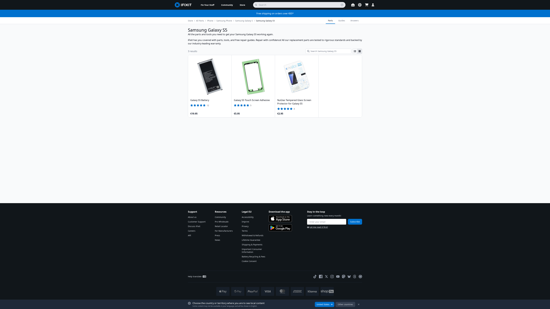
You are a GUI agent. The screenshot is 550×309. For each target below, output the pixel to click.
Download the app (279, 211)
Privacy (245, 226)
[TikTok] (315, 276)
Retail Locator (221, 226)
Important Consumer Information (252, 250)
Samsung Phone (224, 20)
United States (323, 304)
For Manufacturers (224, 230)
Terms (245, 230)
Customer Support (197, 221)
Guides (341, 20)
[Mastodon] (343, 276)
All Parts (200, 20)
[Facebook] (320, 276)
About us (192, 217)
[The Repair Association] (360, 276)
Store (190, 20)
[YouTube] (338, 276)
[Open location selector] (360, 5)
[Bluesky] (349, 276)
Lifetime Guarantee (251, 240)
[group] (357, 51)
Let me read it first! (319, 227)
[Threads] (354, 276)
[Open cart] (367, 5)
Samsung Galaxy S (244, 20)
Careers (191, 230)
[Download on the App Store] (280, 218)
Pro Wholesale (221, 221)
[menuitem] (207, 5)
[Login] (373, 5)
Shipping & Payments (252, 244)
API (189, 235)
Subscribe (355, 221)
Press (217, 235)
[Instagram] (332, 276)
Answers (354, 20)
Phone (210, 20)
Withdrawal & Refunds (252, 235)
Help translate (195, 276)
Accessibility (248, 217)
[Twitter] (326, 276)
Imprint (245, 221)
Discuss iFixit (194, 226)
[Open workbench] (353, 5)
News (217, 240)
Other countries (345, 304)
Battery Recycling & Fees (253, 256)
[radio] (354, 51)
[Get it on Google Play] (280, 227)
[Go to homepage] (184, 4)
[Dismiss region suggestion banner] (359, 304)
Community (220, 217)
